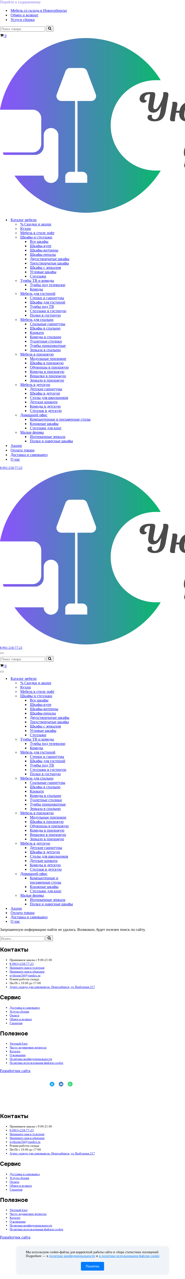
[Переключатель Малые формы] (84, 896)
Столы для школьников (49, 398)
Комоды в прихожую (47, 372)
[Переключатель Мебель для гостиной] (84, 752)
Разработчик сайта (15, 1071)
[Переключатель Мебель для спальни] (84, 778)
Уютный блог (19, 1043)
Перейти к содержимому (20, 2)
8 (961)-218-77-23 (22, 964)
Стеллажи (38, 276)
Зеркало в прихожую (47, 380)
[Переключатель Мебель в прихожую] (84, 813)
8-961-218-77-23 (11, 468)
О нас (15, 459)
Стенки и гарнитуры (47, 298)
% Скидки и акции (35, 224)
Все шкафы (39, 241)
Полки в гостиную (45, 315)
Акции (16, 446)
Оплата (14, 1015)
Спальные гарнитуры (47, 324)
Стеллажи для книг (46, 428)
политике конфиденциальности (72, 1256)
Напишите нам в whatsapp (27, 971)
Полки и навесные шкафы (51, 441)
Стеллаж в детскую (46, 411)
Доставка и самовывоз (29, 455)
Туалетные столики (46, 341)
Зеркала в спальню (45, 350)
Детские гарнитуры (46, 389)
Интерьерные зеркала (47, 437)
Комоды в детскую (45, 406)
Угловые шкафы (43, 272)
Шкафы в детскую (45, 393)
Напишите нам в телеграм (27, 967)
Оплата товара (22, 450)
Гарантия (16, 1023)
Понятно (92, 1266)
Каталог (15, 1051)
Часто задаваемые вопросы (28, 1047)
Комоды (36, 289)
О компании (18, 1055)
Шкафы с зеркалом (45, 267)
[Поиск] (49, 29)
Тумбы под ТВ (42, 307)
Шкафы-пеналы (43, 254)
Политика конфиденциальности (31, 1059)
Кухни (25, 228)
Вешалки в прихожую (48, 376)
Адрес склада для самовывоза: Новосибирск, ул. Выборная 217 (52, 987)
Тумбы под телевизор (47, 285)
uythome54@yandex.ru (25, 975)
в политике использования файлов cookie (129, 1256)
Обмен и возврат (24, 15)
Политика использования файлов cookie (36, 1063)
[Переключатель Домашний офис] (84, 874)
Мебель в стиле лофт (37, 233)
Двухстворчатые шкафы (49, 259)
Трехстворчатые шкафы (49, 263)
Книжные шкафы (44, 424)
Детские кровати (44, 402)
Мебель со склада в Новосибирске (39, 10)
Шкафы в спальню (45, 328)
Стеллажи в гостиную (48, 311)
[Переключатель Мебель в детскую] (84, 844)
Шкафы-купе (40, 246)
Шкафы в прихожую (47, 363)
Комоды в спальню (45, 337)
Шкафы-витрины (44, 250)
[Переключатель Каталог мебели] (84, 679)
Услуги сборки (23, 20)
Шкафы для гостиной (47, 302)
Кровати (37, 333)
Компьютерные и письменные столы (60, 419)
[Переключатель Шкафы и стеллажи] (84, 696)
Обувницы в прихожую (49, 367)
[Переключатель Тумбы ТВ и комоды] (84, 739)
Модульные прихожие (48, 359)
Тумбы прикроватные (48, 346)
